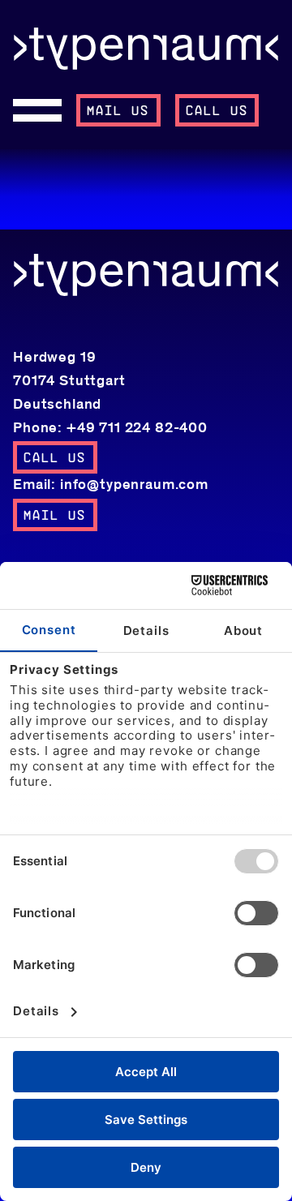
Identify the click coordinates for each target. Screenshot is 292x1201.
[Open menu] (37, 110)
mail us (118, 111)
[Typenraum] (146, 49)
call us (217, 111)
